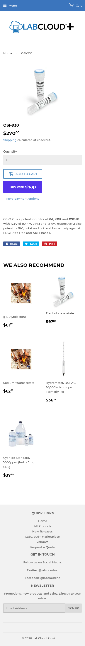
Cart (78, 5)
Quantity (10, 151)
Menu (13, 5)
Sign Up (73, 608)
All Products (42, 526)
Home (7, 53)
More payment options (22, 198)
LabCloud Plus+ (44, 638)
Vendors (42, 542)
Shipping (10, 140)
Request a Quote (42, 547)
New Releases (42, 531)
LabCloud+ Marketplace (42, 536)
